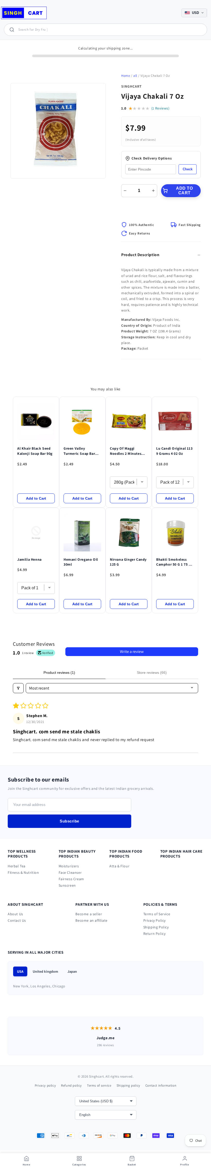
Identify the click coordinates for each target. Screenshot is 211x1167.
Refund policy (71, 1085)
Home (125, 75)
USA (20, 971)
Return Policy (154, 933)
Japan (72, 971)
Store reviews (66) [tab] (152, 672)
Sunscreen (67, 885)
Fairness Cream (71, 879)
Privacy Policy (154, 920)
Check (187, 169)
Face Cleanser (70, 872)
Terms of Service (156, 914)
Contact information (160, 1085)
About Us (15, 914)
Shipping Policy (156, 927)
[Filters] (18, 688)
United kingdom (45, 971)
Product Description (140, 254)
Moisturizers (69, 866)
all (135, 75)
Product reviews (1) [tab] (59, 672)
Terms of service (99, 1085)
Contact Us (17, 920)
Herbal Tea (16, 866)
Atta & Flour (119, 866)
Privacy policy (45, 1085)
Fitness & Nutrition (23, 872)
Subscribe (69, 821)
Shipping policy (128, 1085)
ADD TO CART (184, 190)
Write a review (132, 651)
